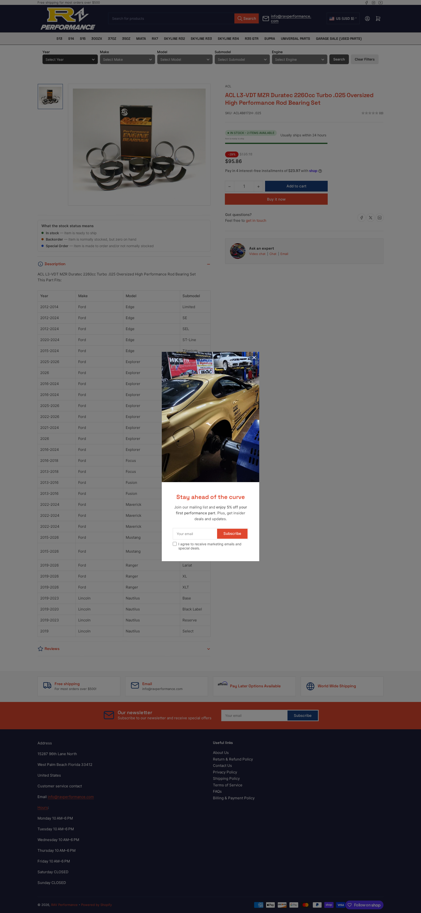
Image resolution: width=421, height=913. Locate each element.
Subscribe (232, 533)
